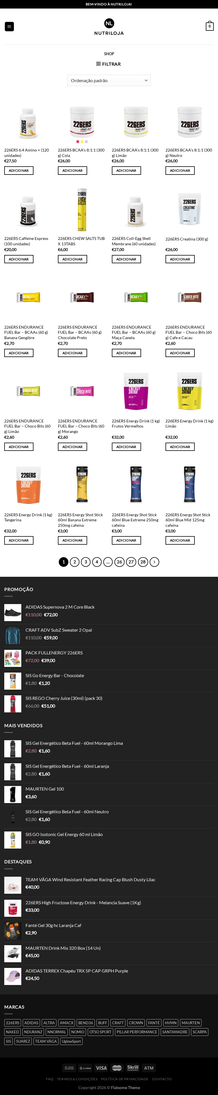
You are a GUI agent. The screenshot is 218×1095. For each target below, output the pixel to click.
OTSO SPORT (100, 1032)
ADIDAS (31, 1023)
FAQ (49, 1079)
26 (119, 561)
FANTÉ (154, 1023)
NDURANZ (33, 1032)
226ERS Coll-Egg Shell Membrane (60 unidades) (134, 241)
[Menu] (9, 26)
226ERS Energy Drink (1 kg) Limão (189, 423)
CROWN (136, 1023)
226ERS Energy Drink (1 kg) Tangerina (28, 517)
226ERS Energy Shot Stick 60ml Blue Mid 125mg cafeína (187, 520)
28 (143, 561)
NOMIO (77, 1032)
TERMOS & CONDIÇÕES (77, 1079)
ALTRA (49, 1023)
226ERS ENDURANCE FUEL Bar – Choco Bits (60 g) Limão (27, 426)
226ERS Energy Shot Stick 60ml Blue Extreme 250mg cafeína (135, 520)
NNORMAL (56, 1032)
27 (131, 561)
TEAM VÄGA (46, 1041)
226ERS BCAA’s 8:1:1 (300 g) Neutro (188, 153)
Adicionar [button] (19, 170)
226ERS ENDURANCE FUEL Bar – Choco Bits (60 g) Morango (81, 426)
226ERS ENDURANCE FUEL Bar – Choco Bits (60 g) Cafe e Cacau (188, 332)
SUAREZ (23, 1041)
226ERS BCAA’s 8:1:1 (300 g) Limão (135, 153)
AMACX (66, 1023)
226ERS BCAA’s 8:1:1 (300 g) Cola (81, 153)
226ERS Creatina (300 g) (186, 239)
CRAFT (118, 1023)
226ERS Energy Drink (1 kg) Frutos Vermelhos (136, 423)
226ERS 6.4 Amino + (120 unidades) (26, 153)
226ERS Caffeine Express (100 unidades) (26, 241)
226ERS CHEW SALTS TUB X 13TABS (81, 241)
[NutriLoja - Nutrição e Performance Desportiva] (109, 27)
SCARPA (200, 1032)
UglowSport (71, 1041)
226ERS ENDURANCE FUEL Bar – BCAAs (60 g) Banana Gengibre (26, 332)
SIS (8, 1041)
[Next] (154, 562)
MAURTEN (191, 1023)
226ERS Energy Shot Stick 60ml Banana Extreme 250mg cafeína (80, 520)
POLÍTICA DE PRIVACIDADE (124, 1079)
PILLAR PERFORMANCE (137, 1032)
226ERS (12, 1023)
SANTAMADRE (175, 1032)
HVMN (171, 1023)
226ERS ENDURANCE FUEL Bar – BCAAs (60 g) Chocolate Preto (80, 332)
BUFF (102, 1023)
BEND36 (85, 1023)
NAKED (12, 1032)
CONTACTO (162, 1079)
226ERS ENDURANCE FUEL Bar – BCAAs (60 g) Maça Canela (134, 332)
